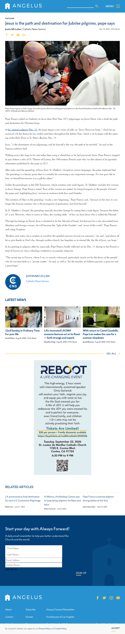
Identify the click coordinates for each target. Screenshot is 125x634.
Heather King (49, 342)
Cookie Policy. (61, 628)
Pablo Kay (9, 507)
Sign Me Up (11, 569)
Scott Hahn (10, 338)
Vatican (9, 18)
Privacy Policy (44, 628)
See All (111, 353)
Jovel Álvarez (88, 342)
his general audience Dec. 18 (22, 129)
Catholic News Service (34, 29)
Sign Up (81, 573)
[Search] (97, 6)
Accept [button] (115, 628)
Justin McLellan (13, 29)
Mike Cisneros (50, 509)
